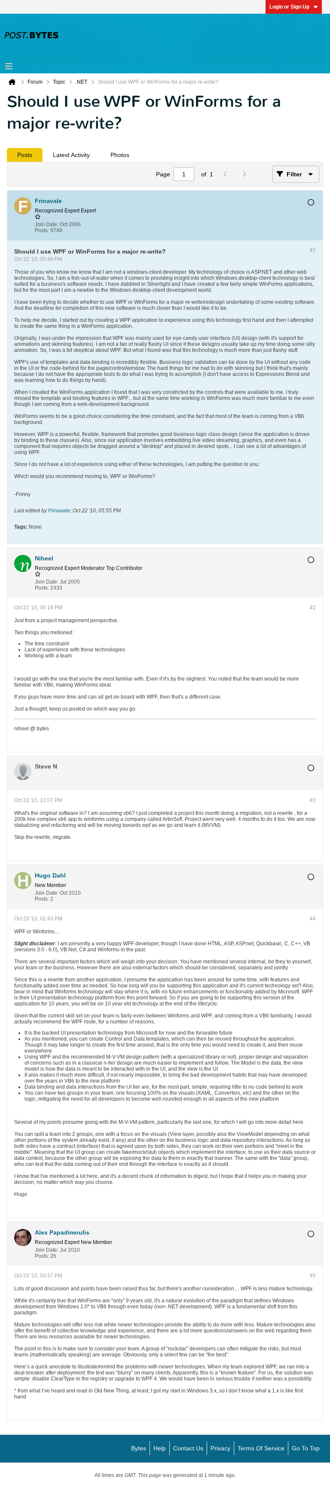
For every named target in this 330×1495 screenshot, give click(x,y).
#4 (313, 919)
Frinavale (59, 511)
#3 (313, 800)
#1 (313, 250)
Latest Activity (71, 154)
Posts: (42, 230)
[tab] (25, 155)
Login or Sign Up (289, 7)
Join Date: (46, 224)
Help (159, 1448)
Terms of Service (261, 1448)
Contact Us (188, 1448)
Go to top (306, 1448)
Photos (119, 154)
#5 (313, 1276)
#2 (313, 608)
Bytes (138, 1448)
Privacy (220, 1448)
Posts (24, 154)
